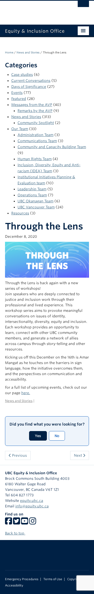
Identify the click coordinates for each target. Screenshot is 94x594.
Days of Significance (28, 87)
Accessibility (14, 585)
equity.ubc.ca (31, 501)
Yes (38, 436)
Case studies (22, 75)
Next (78, 455)
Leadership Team (32, 189)
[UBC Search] (83, 6)
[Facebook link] (8, 523)
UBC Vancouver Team (36, 207)
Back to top (15, 533)
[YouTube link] (24, 523)
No (57, 436)
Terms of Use (52, 579)
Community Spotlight (36, 123)
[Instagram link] (32, 523)
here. (25, 393)
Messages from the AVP (31, 105)
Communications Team (37, 141)
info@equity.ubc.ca (32, 506)
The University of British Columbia (34, 10)
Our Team (19, 129)
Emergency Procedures (21, 579)
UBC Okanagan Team (35, 201)
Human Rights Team (35, 159)
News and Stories (28, 52)
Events (17, 93)
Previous (19, 455)
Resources (20, 213)
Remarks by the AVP (35, 111)
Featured (18, 99)
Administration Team (35, 135)
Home (9, 52)
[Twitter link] (16, 523)
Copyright (74, 579)
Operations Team (32, 195)
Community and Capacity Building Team (52, 147)
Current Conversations (30, 81)
